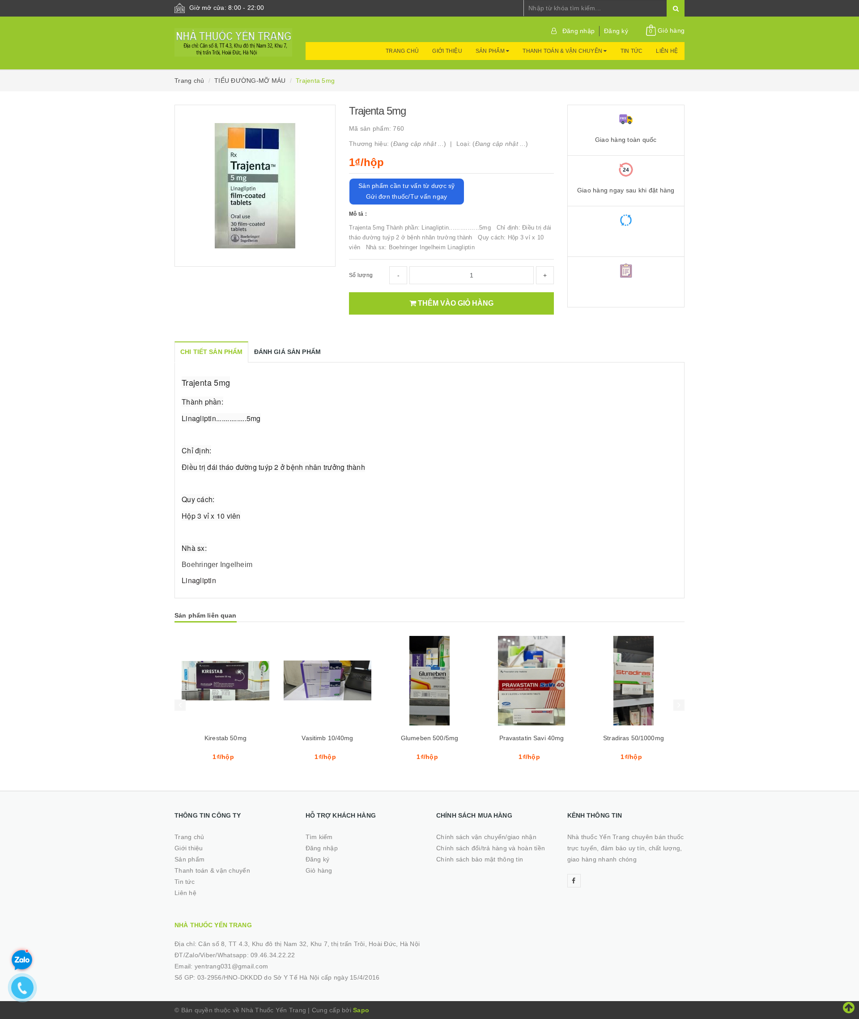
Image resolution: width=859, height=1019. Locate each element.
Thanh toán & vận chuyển (563, 51)
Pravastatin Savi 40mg (531, 738)
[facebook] (574, 880)
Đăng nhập (578, 30)
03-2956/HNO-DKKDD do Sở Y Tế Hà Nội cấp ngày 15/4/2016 (288, 977)
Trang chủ (402, 51)
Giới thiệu (447, 51)
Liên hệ (667, 51)
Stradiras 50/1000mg (633, 738)
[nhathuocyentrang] (233, 38)
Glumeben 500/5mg (429, 738)
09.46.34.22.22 (273, 955)
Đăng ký (616, 30)
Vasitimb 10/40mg (327, 738)
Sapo (361, 1010)
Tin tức (632, 51)
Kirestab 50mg (225, 738)
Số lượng (361, 275)
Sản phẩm (491, 51)
